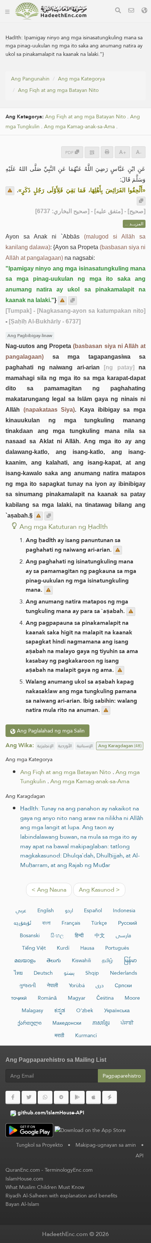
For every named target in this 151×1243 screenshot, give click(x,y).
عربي (21, 910)
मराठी (59, 1035)
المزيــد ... (134, 223)
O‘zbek (84, 1010)
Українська (117, 1010)
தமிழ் (107, 960)
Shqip (92, 973)
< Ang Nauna (49, 889)
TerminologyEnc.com (69, 1170)
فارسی (123, 935)
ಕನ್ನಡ (59, 1010)
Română (47, 998)
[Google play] (77, 1097)
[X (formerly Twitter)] (29, 1097)
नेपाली (52, 985)
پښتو (69, 973)
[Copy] (141, 201)
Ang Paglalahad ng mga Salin (50, 730)
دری (100, 985)
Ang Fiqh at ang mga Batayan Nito (58, 90)
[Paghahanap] (118, 11)
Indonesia (124, 910)
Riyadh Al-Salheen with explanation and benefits (61, 1195)
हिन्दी (79, 935)
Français (71, 923)
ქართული (29, 1023)
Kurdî (63, 948)
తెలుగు (54, 960)
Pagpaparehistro (122, 1076)
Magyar (76, 998)
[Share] (92, 152)
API (140, 1155)
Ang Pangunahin (30, 78)
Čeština (105, 998)
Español (93, 910)
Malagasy (32, 1010)
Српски (123, 985)
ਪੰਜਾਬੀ (127, 1023)
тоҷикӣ (19, 998)
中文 (100, 935)
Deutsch (43, 973)
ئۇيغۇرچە (22, 923)
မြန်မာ (130, 960)
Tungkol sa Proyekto (39, 1145)
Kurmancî (86, 1035)
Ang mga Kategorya (81, 78)
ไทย (18, 973)
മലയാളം (25, 960)
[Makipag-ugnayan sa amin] (131, 11)
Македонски (66, 1023)
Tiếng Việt (34, 948)
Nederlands (123, 973)
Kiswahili (81, 960)
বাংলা (46, 923)
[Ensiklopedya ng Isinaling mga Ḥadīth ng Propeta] (51, 11)
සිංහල (57, 935)
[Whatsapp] (45, 1097)
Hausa (87, 948)
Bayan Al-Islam (22, 1204)
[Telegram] (61, 1097)
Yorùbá (77, 985)
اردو (69, 910)
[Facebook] (12, 1097)
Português (117, 948)
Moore (132, 998)
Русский (127, 923)
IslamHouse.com (24, 1178)
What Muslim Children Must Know (44, 1187)
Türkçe (99, 923)
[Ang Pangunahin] (7, 11)
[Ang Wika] (144, 11)
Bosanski (30, 935)
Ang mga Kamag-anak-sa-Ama (79, 126)
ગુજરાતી (27, 985)
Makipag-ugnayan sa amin (106, 1145)
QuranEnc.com (22, 1170)
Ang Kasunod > (99, 889)
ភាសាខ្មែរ (101, 1023)
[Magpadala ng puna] (9, 190)
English (45, 910)
